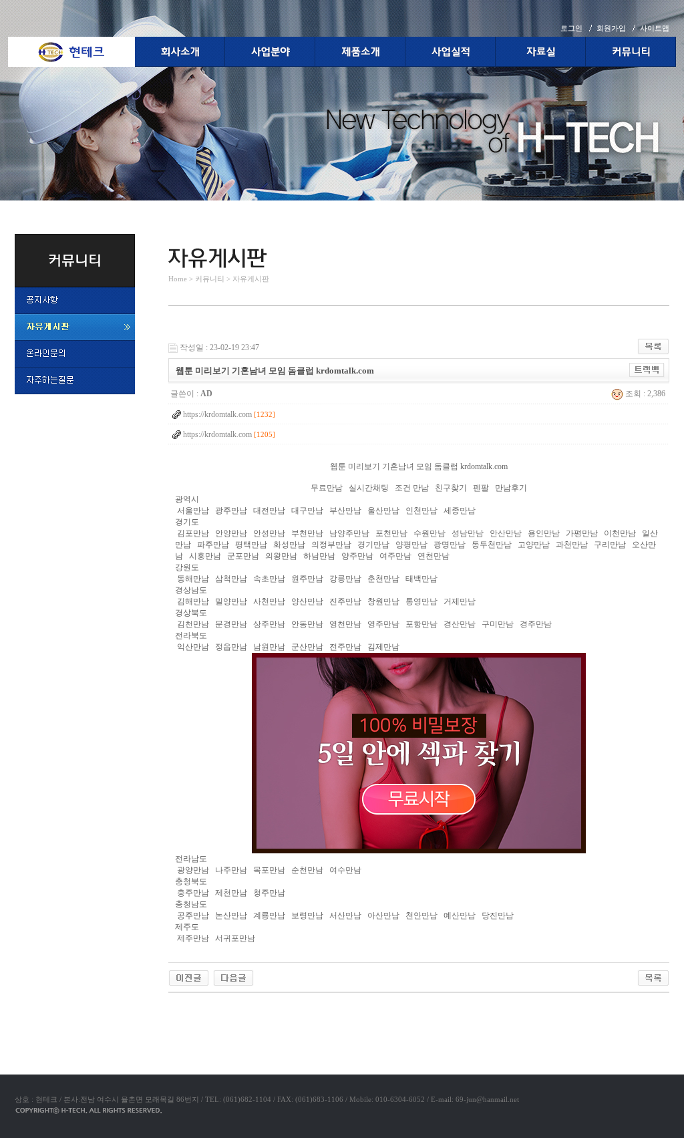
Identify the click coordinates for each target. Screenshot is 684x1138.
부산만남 (345, 510)
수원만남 (429, 533)
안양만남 (231, 533)
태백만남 (421, 578)
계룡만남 (269, 915)
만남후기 (511, 487)
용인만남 (544, 533)
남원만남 (269, 647)
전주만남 (345, 647)
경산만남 (460, 624)
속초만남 (269, 578)
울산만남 (383, 510)
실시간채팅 (369, 487)
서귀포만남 (235, 938)
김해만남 (193, 601)
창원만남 (383, 601)
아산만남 (383, 915)
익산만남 (193, 647)
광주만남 (231, 510)
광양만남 (193, 870)
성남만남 (468, 533)
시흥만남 (205, 556)
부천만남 (307, 533)
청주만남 (269, 892)
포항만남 (421, 624)
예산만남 (460, 915)
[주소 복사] (647, 369)
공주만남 (193, 915)
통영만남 (421, 601)
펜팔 (481, 487)
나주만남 (231, 870)
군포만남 (243, 556)
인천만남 (421, 510)
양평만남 (411, 544)
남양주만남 (349, 533)
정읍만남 (231, 647)
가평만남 (582, 533)
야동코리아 (188, 1008)
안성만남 (269, 533)
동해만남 (193, 578)
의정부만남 (331, 544)
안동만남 (307, 624)
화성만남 (289, 544)
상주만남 (269, 624)
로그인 (571, 28)
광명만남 (450, 544)
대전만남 (269, 510)
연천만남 (433, 556)
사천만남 (269, 601)
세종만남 (460, 510)
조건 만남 (412, 487)
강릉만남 (345, 578)
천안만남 (421, 915)
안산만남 (506, 533)
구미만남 (498, 624)
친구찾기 (451, 487)
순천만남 (307, 870)
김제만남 (383, 647)
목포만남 (269, 870)
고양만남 (534, 544)
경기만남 (373, 544)
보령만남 (307, 915)
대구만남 (307, 510)
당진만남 (498, 915)
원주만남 (307, 578)
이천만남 (620, 533)
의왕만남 (281, 556)
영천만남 (345, 624)
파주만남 (213, 544)
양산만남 (307, 601)
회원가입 (611, 28)
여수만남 (345, 870)
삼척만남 (231, 578)
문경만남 (231, 624)
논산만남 (231, 915)
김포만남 (193, 533)
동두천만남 (492, 544)
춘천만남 (383, 578)
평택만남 (251, 544)
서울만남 (193, 510)
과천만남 (572, 544)
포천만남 (391, 533)
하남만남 (319, 556)
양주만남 (357, 556)
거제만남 (460, 601)
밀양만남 (231, 601)
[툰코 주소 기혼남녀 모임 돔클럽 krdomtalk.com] (188, 977)
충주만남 (193, 892)
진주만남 (345, 601)
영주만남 (383, 624)
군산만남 (307, 647)
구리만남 (610, 544)
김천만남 (193, 624)
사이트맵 (654, 28)
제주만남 (193, 938)
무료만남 (327, 487)
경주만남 (536, 624)
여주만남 (395, 556)
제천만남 (231, 892)
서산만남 (345, 915)
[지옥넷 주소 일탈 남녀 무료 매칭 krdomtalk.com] (233, 977)
